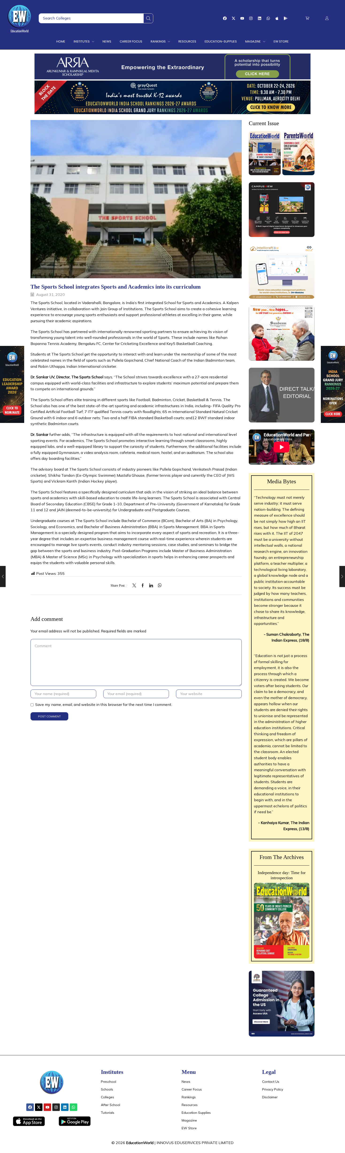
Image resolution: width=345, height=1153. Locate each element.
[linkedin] (151, 586)
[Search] (148, 18)
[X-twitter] (233, 18)
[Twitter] (135, 586)
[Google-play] (285, 18)
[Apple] (277, 18)
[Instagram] (251, 18)
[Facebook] (225, 18)
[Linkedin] (259, 18)
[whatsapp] (158, 586)
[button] (307, 18)
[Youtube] (242, 18)
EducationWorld (139, 1142)
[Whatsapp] (268, 18)
